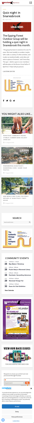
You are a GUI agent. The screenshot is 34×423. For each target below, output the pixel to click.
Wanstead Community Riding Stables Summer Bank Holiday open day (15, 137)
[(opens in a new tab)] (17, 319)
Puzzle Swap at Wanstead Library (19, 269)
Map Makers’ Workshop (16, 264)
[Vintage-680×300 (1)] (17, 85)
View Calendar (9, 290)
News (4, 9)
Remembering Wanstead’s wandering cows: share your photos (15, 168)
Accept (17, 406)
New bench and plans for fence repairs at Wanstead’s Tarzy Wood (16, 198)
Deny (17, 412)
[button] (31, 388)
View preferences (17, 417)
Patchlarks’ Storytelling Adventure (20, 275)
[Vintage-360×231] (17, 239)
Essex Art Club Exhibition (17, 286)
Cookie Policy (16, 420)
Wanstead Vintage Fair (16, 281)
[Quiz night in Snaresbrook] (17, 27)
